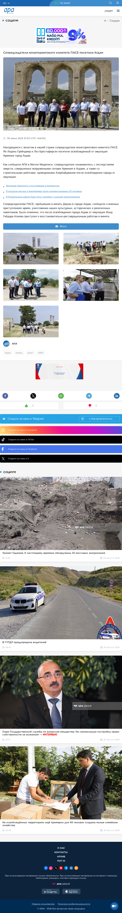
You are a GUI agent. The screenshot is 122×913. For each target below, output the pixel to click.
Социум (115, 20)
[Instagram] (51, 868)
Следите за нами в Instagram (22, 430)
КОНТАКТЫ (61, 852)
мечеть (19, 353)
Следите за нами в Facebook (22, 449)
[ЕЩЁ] (117, 11)
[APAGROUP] (61, 884)
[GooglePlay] (51, 892)
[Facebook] (46, 868)
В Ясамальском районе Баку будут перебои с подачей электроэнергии (43, 197)
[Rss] (76, 868)
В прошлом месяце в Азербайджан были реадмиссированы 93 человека (44, 191)
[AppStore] (71, 892)
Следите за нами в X (18, 458)
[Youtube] (61, 868)
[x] (56, 868)
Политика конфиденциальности (74, 904)
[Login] (117, 3)
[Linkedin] (71, 868)
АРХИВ (61, 856)
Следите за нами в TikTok (21, 439)
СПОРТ (109, 11)
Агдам (8, 353)
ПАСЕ (40, 353)
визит (30, 353)
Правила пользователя (43, 904)
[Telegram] (66, 868)
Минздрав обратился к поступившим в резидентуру (33, 185)
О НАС (61, 848)
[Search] (110, 3)
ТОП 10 (61, 860)
